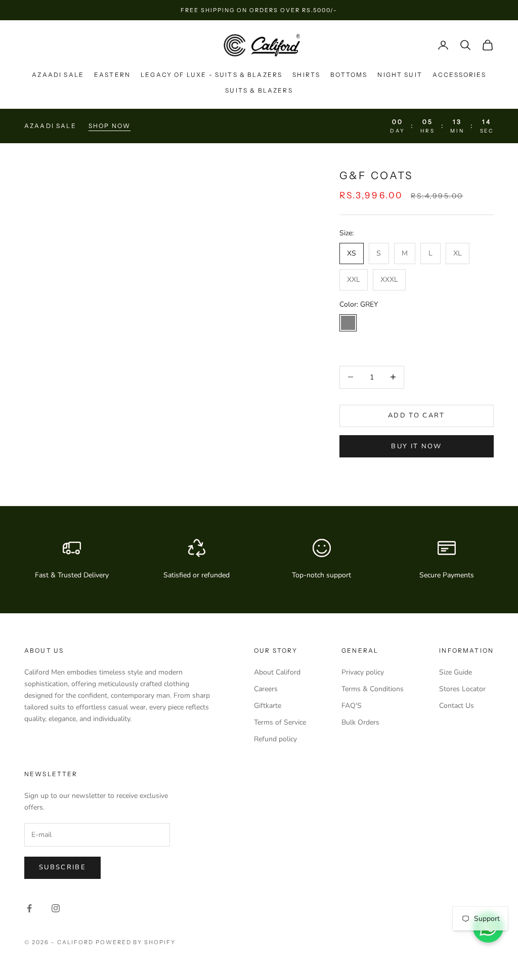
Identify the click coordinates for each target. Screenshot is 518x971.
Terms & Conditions (372, 689)
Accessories (459, 74)
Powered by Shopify (136, 942)
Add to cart (416, 415)
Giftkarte (267, 705)
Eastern (112, 74)
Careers (266, 689)
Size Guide (455, 672)
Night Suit (399, 74)
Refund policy (275, 739)
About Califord (277, 672)
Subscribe (62, 867)
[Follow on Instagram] (56, 908)
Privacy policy (362, 672)
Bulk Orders (360, 722)
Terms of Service (280, 722)
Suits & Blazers (258, 90)
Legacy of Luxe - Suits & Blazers (211, 74)
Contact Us (456, 705)
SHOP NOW (110, 126)
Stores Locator (462, 689)
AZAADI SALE (58, 74)
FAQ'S (351, 705)
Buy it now (416, 446)
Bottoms (348, 74)
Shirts (306, 74)
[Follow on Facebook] (29, 908)
